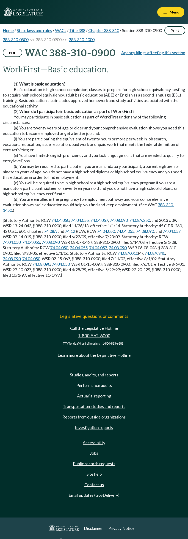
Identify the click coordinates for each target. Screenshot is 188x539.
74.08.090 (119, 220)
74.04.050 (60, 220)
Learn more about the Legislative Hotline (94, 355)
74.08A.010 (127, 253)
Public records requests (94, 463)
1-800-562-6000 (94, 335)
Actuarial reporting (94, 395)
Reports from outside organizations (94, 416)
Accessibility (94, 442)
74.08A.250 (139, 220)
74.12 (70, 231)
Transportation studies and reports (94, 406)
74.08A (50, 231)
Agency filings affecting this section (153, 52)
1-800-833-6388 (112, 343)
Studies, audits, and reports (94, 374)
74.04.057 (99, 220)
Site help (94, 474)
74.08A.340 (154, 253)
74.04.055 (80, 220)
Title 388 (77, 30)
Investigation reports (94, 427)
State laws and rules (34, 30)
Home (8, 30)
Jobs (94, 453)
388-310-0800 (15, 39)
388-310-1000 (81, 39)
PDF (12, 53)
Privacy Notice (121, 528)
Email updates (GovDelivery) (94, 495)
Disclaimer (93, 528)
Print (175, 30)
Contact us (94, 484)
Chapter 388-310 (103, 30)
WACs (60, 30)
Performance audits (94, 385)
